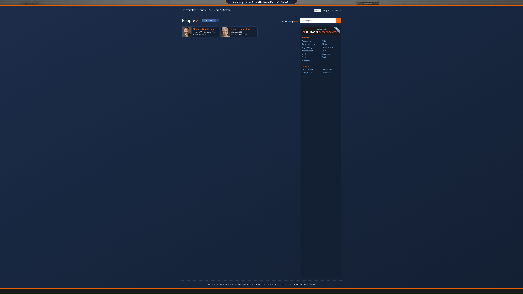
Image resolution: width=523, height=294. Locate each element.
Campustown (307, 69)
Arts (324, 41)
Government (327, 47)
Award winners (308, 44)
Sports (305, 57)
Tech (324, 57)
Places (335, 10)
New (290, 22)
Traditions (306, 60)
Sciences (326, 54)
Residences (327, 73)
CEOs (324, 44)
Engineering (307, 47)
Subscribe (285, 2)
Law (324, 51)
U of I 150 (207, 10)
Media (304, 54)
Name (295, 22)
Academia (306, 41)
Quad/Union (307, 73)
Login (317, 10)
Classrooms (327, 69)
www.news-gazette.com (304, 284)
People (326, 10)
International (307, 51)
